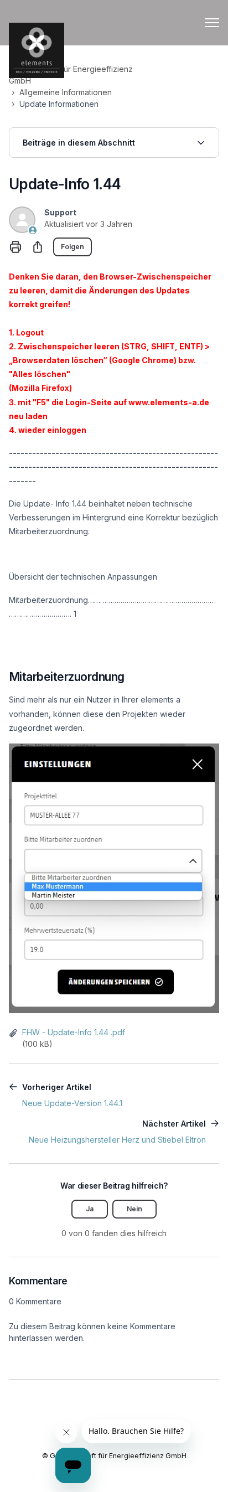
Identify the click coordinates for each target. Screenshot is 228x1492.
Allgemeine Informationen (65, 92)
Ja (90, 1209)
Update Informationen (59, 104)
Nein (134, 1209)
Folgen (72, 246)
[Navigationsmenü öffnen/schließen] (212, 22)
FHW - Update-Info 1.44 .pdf (73, 1032)
